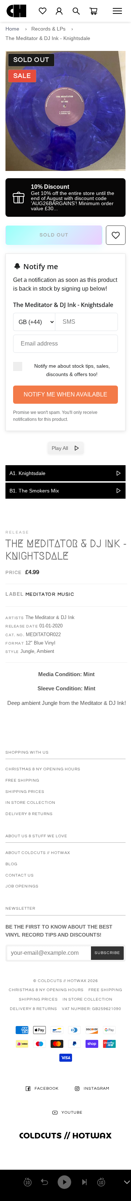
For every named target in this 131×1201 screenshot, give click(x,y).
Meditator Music (50, 594)
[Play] (64, 1182)
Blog (11, 864)
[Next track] (84, 1182)
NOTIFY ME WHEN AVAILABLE (65, 394)
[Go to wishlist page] (42, 11)
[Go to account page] (59, 11)
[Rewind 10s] (27, 1182)
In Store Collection (30, 803)
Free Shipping (22, 780)
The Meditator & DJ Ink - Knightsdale (47, 38)
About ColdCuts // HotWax (37, 853)
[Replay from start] (44, 1182)
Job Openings (22, 886)
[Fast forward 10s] (101, 1182)
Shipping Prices (24, 792)
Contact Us (19, 875)
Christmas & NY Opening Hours (42, 769)
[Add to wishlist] (115, 235)
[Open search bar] (76, 11)
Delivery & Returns (29, 814)
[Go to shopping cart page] (93, 11)
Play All (63, 448)
